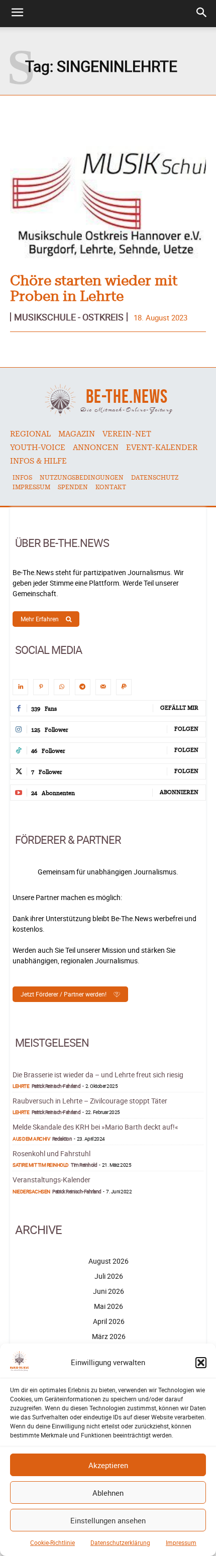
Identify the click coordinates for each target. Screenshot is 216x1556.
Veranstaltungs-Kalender (51, 1179)
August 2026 (108, 1261)
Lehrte (21, 1085)
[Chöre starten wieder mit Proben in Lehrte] (108, 205)
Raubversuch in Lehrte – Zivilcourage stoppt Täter (90, 1100)
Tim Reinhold (84, 1164)
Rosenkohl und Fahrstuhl (51, 1153)
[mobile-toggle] (17, 13)
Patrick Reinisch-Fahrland (56, 1085)
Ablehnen (108, 1493)
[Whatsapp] (61, 687)
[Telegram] (82, 687)
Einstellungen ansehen (108, 1520)
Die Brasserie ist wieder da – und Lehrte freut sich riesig (98, 1074)
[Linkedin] (20, 687)
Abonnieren (179, 792)
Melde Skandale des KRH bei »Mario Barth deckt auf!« (95, 1127)
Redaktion (62, 1138)
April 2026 (109, 1321)
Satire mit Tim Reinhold (41, 1164)
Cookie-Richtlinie (52, 1542)
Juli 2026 (108, 1276)
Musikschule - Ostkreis (69, 316)
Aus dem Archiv (31, 1138)
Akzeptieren (108, 1465)
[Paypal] (124, 687)
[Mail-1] (103, 687)
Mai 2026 (108, 1306)
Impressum (181, 1542)
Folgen (186, 729)
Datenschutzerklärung (120, 1542)
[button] (201, 1363)
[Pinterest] (41, 687)
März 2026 (109, 1336)
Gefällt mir (179, 708)
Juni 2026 (108, 1291)
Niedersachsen (31, 1191)
